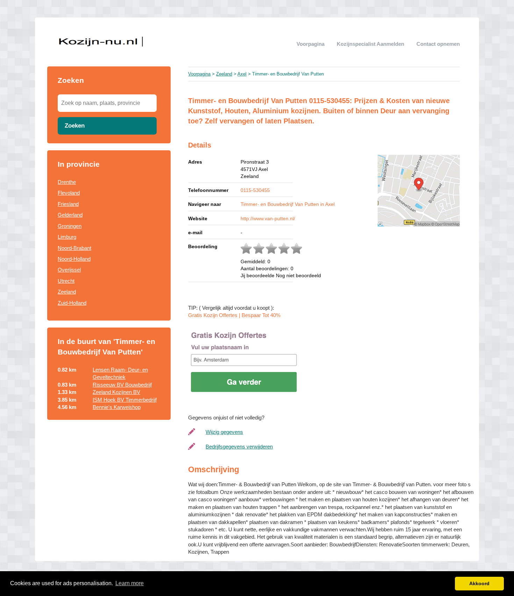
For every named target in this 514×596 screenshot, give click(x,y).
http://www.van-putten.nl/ (268, 218)
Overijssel (69, 270)
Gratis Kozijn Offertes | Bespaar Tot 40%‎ (234, 315)
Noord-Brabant (74, 248)
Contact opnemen (438, 44)
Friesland (68, 204)
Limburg (67, 237)
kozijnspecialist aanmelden (370, 44)
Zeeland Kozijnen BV (116, 392)
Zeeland (67, 292)
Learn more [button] (129, 583)
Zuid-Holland (72, 303)
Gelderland (70, 215)
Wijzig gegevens (224, 432)
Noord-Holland (74, 259)
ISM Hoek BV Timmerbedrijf (125, 400)
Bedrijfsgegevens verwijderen (239, 447)
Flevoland (69, 193)
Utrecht (66, 281)
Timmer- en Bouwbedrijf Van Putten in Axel (288, 204)
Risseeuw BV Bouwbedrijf (122, 385)
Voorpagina (310, 44)
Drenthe (67, 182)
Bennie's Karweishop (117, 407)
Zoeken (75, 125)
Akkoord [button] (479, 583)
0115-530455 (255, 190)
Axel (242, 74)
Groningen (69, 226)
